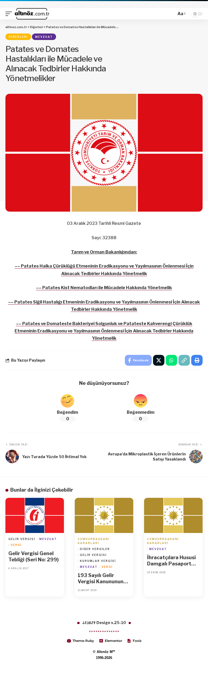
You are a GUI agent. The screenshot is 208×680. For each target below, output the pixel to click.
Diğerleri (18, 36)
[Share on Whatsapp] (171, 360)
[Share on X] (158, 360)
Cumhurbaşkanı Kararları (94, 541)
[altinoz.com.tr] (32, 13)
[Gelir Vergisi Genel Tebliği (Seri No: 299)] (34, 515)
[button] (10, 13)
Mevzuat (44, 36)
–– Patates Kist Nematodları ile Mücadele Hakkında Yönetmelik (104, 287)
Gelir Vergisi (21, 539)
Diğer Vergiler (95, 549)
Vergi (16, 544)
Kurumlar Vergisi (98, 560)
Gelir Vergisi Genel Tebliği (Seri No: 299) (33, 556)
